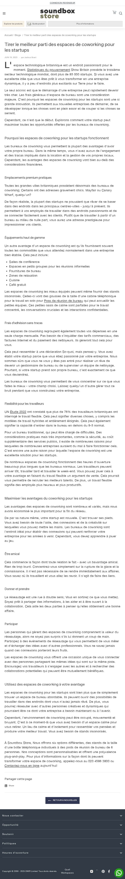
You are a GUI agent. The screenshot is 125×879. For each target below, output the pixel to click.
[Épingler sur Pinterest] (103, 871)
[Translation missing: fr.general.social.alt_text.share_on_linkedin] (97, 871)
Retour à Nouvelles (64, 800)
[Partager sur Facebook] (109, 871)
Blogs (18, 35)
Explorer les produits (13, 24)
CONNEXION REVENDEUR (62, 3)
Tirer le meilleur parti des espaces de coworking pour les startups (60, 35)
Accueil (8, 35)
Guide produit (38, 24)
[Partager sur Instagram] (91, 871)
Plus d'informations (89, 24)
